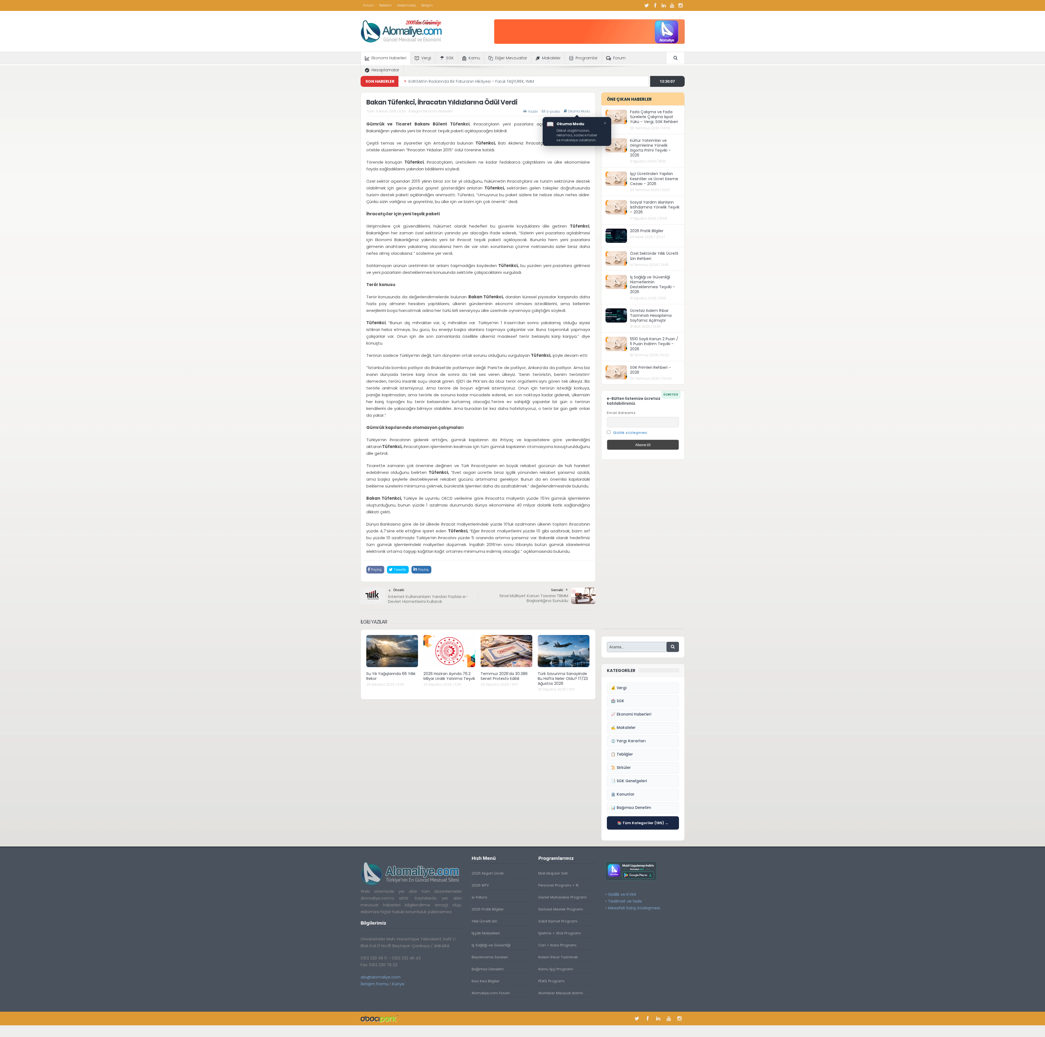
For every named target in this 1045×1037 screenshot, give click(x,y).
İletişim (427, 5)
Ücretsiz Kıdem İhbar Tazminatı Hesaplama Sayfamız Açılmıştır (651, 315)
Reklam (385, 5)
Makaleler (551, 58)
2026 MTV (480, 885)
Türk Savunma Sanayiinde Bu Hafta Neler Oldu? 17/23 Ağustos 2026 (563, 678)
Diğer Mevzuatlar (511, 58)
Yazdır (533, 111)
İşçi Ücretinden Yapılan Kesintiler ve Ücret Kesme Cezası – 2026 (654, 178)
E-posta (553, 111)
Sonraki (557, 590)
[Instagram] (681, 5)
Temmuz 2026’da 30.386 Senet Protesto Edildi (504, 676)
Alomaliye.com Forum (491, 993)
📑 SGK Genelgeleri (629, 781)
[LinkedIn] (664, 5)
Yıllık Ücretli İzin (484, 921)
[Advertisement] (643, 547)
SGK (450, 58)
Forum (368, 5)
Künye (398, 984)
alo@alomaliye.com (381, 977)
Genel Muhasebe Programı (562, 897)
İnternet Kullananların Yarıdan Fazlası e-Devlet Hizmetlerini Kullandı (428, 599)
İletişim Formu (375, 984)
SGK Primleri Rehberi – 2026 (650, 370)
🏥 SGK (617, 701)
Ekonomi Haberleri (388, 58)
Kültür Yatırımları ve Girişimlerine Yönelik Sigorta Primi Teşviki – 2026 (650, 148)
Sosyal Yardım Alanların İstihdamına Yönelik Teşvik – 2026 (655, 207)
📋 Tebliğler (622, 754)
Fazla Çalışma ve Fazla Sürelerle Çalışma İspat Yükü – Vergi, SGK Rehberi (654, 116)
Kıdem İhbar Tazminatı (558, 957)
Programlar (587, 58)
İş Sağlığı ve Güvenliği (491, 945)
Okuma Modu (579, 111)
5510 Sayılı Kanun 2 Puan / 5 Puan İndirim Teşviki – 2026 (654, 343)
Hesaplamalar (385, 70)
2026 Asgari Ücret (487, 873)
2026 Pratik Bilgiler (646, 231)
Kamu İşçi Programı (555, 969)
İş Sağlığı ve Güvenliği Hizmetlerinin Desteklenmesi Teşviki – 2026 (652, 284)
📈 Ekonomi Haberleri (631, 714)
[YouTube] (672, 5)
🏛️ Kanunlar (623, 794)
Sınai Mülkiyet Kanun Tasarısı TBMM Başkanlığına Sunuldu (533, 598)
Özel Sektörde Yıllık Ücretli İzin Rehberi (654, 256)
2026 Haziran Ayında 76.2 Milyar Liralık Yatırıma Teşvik (449, 676)
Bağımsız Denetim (488, 969)
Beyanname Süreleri (490, 957)
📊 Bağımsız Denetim (631, 807)
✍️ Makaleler (623, 727)
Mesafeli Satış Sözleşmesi (634, 908)
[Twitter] (647, 5)
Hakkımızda (406, 5)
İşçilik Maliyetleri (486, 933)
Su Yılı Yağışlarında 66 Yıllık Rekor (438, 81)
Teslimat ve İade (625, 901)
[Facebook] (655, 5)
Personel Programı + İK (558, 885)
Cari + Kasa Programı (557, 945)
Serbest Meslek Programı (560, 909)
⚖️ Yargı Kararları (628, 741)
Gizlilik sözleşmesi (630, 432)
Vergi (426, 58)
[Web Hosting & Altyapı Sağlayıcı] (379, 1018)
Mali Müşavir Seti (553, 873)
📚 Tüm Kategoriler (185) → (642, 823)
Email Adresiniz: (622, 412)
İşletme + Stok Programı (559, 933)
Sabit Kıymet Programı (557, 921)
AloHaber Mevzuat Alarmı (560, 993)
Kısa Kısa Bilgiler (486, 981)
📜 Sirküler (621, 767)
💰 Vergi (618, 688)
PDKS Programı (551, 981)
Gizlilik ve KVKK (622, 894)
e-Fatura (479, 897)
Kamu (474, 58)
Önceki (398, 590)
